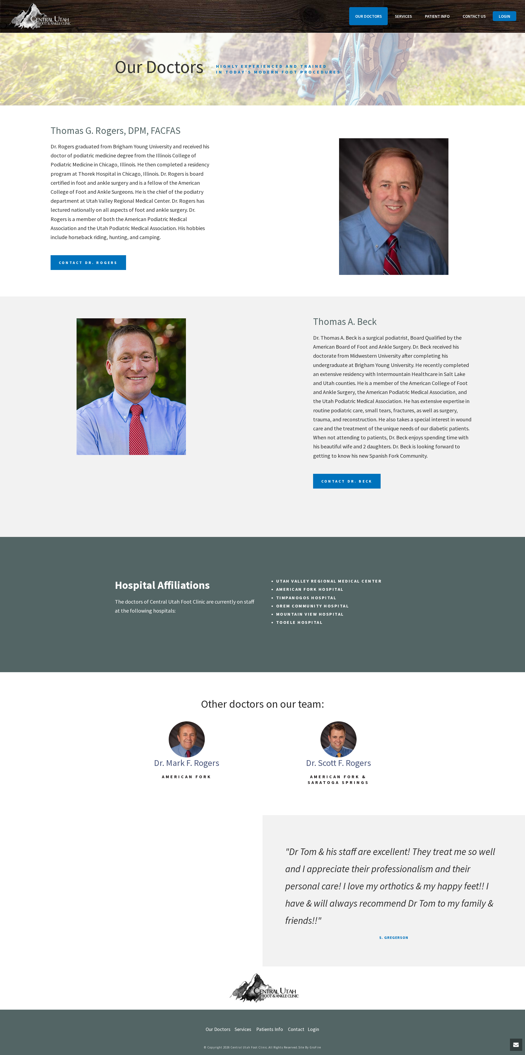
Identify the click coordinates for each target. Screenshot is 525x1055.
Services (403, 16)
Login (504, 16)
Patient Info (437, 16)
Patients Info (269, 1029)
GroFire (315, 1047)
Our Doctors (368, 16)
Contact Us (474, 16)
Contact (296, 1029)
